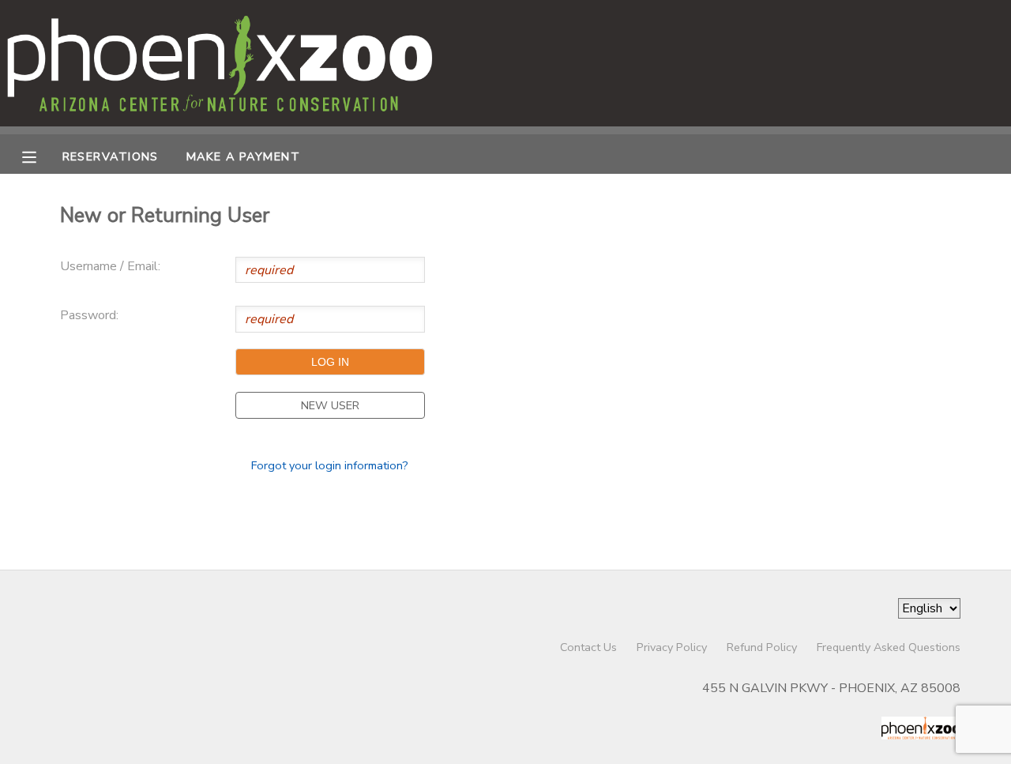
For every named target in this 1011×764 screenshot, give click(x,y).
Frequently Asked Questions (888, 647)
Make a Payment (243, 156)
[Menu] (41, 155)
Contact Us (588, 647)
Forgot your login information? (329, 465)
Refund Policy (762, 647)
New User (330, 405)
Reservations (110, 156)
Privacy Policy (672, 647)
